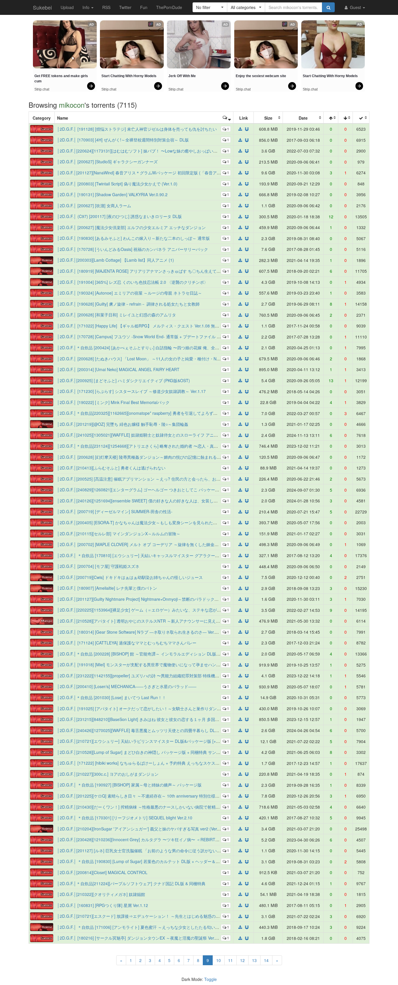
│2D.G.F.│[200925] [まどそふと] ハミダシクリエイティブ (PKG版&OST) (123, 380)
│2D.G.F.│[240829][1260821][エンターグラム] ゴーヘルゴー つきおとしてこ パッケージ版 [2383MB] (149, 489)
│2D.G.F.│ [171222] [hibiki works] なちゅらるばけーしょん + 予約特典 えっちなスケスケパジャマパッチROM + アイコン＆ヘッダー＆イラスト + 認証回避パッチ (205, 763)
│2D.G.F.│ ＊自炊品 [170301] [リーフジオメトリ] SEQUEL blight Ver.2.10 (124, 818)
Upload (67, 7)
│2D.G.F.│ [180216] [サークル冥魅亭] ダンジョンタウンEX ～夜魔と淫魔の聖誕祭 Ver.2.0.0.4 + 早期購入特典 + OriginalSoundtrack (177, 938)
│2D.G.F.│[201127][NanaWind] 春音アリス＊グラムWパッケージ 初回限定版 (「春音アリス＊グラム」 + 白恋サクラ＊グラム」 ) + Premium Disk (190, 173)
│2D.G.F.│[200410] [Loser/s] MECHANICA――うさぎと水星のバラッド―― (126, 686)
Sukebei (42, 7)
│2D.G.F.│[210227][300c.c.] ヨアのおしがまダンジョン (108, 774)
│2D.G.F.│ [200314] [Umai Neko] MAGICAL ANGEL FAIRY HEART (118, 369)
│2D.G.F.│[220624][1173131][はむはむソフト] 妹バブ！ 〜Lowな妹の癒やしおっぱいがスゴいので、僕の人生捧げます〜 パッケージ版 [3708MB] (190, 151)
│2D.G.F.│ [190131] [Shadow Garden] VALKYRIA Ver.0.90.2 (112, 194)
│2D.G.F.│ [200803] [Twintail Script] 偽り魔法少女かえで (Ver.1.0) (117, 184)
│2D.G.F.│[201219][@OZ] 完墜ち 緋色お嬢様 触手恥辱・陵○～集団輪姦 (122, 424)
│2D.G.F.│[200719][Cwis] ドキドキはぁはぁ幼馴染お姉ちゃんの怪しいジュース (130, 577)
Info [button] (86, 7)
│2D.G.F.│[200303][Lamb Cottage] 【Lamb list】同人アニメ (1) (115, 260)
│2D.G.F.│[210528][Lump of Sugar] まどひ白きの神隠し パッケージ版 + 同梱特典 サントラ (140, 752)
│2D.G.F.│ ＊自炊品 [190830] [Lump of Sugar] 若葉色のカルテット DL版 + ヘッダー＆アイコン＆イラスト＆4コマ (162, 861)
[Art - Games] (41, 128)
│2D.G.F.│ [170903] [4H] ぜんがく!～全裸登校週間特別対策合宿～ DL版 (123, 140)
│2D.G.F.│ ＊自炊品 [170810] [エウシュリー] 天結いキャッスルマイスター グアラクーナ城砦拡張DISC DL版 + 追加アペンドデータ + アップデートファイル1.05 (204, 555)
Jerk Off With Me (182, 76)
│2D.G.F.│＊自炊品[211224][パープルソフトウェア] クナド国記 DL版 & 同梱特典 (131, 883)
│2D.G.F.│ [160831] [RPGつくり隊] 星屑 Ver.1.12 (102, 905)
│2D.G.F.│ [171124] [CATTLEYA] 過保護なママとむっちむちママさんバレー (126, 643)
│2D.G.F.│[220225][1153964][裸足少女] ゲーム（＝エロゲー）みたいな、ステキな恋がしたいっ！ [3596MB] (156, 610)
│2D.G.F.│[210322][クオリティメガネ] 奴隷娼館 (101, 894)
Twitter (125, 7)
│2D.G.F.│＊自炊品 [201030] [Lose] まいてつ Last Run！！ (111, 697)
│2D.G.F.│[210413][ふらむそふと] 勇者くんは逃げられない (111, 468)
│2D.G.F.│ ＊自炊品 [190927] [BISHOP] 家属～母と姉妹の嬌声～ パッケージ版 (129, 785)
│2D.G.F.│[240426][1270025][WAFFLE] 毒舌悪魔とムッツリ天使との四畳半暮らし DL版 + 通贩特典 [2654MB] (158, 730)
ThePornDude (169, 7)
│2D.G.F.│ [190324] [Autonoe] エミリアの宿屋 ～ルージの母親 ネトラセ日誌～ (129, 293)
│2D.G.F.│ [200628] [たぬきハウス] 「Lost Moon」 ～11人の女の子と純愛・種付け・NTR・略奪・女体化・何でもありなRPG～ (174, 359)
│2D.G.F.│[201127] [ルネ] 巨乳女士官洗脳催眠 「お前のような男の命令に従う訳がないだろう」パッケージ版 (157, 850)
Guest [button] (355, 7)
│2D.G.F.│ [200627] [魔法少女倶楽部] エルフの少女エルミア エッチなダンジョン (131, 227)
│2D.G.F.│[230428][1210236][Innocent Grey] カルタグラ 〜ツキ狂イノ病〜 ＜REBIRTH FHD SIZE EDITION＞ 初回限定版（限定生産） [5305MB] (191, 839)
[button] (210, 7)
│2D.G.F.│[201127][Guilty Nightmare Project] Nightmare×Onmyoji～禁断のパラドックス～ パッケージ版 (152, 599)
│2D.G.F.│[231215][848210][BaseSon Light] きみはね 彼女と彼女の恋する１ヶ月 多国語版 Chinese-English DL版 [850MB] (169, 719)
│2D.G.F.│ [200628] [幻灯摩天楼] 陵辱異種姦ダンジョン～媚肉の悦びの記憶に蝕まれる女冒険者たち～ (151, 457)
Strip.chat (41, 89)
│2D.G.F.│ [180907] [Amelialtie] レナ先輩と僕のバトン (107, 588)
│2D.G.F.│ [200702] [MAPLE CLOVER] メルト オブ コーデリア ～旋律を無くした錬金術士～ (142, 544)
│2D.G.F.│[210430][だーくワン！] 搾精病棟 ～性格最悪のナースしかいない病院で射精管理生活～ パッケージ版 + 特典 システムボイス (180, 807)
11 (230, 960)
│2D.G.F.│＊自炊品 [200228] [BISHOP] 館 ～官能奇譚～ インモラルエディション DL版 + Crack (144, 654)
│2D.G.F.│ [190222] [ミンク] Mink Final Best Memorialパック (113, 402)
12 (242, 960)
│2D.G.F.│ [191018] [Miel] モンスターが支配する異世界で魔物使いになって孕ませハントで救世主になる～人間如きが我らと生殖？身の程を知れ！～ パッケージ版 (206, 664)
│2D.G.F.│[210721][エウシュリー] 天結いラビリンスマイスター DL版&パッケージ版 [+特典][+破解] (147, 741)
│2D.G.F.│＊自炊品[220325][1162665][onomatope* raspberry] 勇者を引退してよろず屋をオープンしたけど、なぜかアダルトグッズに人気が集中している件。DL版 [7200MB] (216, 413)
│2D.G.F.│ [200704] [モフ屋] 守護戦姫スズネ (98, 566)
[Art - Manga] (41, 620)
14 (266, 960)
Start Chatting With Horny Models (128, 76)
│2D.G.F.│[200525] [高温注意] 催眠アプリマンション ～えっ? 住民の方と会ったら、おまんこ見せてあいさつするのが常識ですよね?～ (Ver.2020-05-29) (197, 479)
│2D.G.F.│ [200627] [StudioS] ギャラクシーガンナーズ (107, 161)
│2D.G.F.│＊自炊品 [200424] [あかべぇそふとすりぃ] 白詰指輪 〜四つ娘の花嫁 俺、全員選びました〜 (150, 347)
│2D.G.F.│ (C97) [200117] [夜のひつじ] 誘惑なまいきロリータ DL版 (119, 216)
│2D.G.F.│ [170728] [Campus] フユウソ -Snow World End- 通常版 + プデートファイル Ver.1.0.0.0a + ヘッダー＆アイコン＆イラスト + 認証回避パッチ (195, 336)
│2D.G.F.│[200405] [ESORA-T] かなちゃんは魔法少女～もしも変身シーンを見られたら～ (139, 522)
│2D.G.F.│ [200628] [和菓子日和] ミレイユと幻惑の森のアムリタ (116, 315)
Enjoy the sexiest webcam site (261, 76)
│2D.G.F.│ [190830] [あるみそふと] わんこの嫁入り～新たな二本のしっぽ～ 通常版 (133, 238)
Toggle (210, 979)
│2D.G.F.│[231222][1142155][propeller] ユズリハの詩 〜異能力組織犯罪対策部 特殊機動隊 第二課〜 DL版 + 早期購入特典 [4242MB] (178, 675)
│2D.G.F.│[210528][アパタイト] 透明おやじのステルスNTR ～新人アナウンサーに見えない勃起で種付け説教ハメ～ (163, 621)
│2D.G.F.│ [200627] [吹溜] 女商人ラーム (94, 205)
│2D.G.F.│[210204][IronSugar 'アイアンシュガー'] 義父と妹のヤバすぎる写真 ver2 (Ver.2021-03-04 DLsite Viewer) (162, 829)
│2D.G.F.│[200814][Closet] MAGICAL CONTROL (102, 872)
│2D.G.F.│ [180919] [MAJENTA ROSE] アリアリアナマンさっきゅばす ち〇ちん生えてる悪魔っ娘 (147, 271)
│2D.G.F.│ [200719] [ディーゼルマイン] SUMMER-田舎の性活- (114, 511)
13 (254, 960)
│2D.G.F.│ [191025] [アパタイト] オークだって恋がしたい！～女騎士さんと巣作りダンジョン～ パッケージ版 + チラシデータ (172, 708)
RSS (106, 7)
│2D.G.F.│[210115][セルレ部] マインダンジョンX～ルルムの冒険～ (118, 533)
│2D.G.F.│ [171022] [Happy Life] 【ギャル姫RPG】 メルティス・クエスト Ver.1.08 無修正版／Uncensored (155, 326)
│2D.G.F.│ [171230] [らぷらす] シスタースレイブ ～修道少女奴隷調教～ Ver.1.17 (131, 391)
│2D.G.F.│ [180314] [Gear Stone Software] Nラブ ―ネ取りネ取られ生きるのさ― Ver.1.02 (140, 632)
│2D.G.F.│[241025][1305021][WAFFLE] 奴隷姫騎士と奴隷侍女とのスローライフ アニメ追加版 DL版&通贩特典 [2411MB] (168, 435)
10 (218, 960)
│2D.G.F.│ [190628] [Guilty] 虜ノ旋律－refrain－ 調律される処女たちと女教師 (128, 304)
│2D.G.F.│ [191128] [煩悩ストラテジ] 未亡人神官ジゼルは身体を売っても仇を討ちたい (137, 129)
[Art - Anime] (41, 259)
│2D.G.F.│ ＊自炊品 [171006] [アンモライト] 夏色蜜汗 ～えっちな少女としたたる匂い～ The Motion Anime (155, 927)
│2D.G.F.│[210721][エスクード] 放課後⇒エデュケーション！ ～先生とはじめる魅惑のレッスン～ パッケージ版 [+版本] (166, 916)
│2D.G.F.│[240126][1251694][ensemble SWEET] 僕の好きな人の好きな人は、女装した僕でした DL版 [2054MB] (160, 501)
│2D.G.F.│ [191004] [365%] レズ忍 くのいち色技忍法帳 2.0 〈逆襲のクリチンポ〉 (132, 282)
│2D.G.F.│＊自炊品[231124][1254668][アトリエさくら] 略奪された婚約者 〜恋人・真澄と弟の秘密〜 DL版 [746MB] (163, 446)
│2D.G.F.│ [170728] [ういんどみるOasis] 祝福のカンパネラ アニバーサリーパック (132, 249)
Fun (143, 7)
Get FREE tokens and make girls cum (61, 78)
